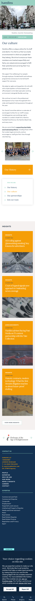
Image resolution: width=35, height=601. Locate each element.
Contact (5, 486)
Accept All (10, 589)
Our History (10, 169)
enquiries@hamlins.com (11, 466)
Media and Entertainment (11, 510)
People (5, 473)
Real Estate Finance (9, 519)
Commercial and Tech (9, 497)
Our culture (12, 191)
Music (4, 512)
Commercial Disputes (9, 499)
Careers (5, 484)
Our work (6, 479)
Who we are (13, 37)
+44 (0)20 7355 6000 (11, 464)
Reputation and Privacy (10, 521)
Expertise (6, 475)
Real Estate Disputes (9, 517)
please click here (25, 583)
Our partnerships (14, 195)
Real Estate (6, 515)
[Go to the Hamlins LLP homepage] (17, 3)
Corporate (6, 501)
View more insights (12, 422)
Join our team (13, 200)
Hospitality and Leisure (10, 506)
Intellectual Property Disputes (12, 508)
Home (5, 37)
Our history (12, 187)
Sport (4, 524)
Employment (6, 503)
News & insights (8, 481)
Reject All (25, 589)
